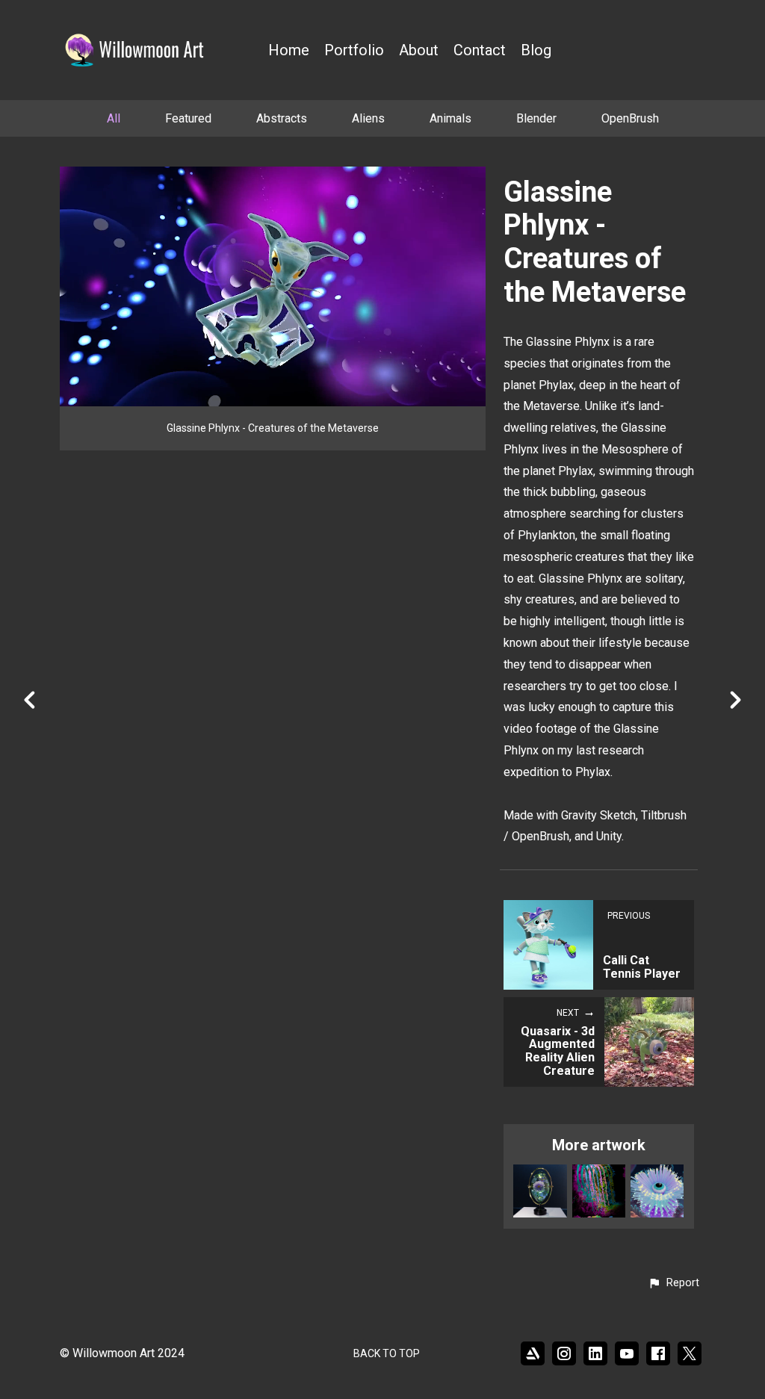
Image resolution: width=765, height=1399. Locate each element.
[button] (673, 1283)
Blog (536, 50)
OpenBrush (630, 118)
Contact (479, 50)
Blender (536, 118)
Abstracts (281, 118)
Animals (450, 118)
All (113, 118)
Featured (188, 118)
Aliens (368, 118)
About (419, 50)
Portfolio (354, 50)
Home (288, 50)
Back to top (386, 1353)
